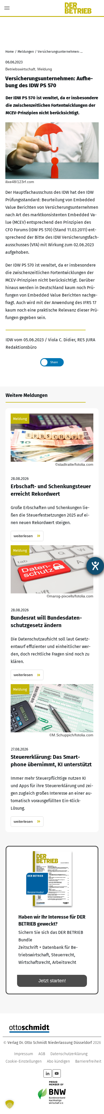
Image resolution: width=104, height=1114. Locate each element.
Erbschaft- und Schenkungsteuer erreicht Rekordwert (52, 477)
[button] (9, 1104)
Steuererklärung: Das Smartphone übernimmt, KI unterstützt (52, 755)
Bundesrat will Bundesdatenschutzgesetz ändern (52, 612)
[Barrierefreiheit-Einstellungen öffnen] (95, 566)
